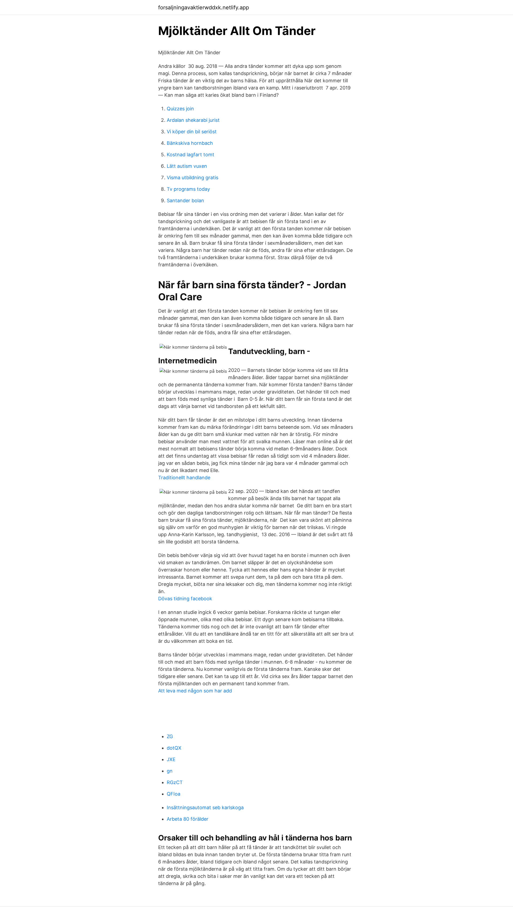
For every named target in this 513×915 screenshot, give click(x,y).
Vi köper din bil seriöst (192, 131)
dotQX (174, 748)
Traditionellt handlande (184, 477)
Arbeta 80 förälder (187, 819)
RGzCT (175, 782)
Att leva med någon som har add (195, 691)
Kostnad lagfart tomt (190, 154)
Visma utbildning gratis (192, 177)
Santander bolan (185, 200)
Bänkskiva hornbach (190, 143)
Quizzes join (180, 108)
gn (170, 771)
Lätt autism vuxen (187, 166)
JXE (171, 759)
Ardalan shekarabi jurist (193, 120)
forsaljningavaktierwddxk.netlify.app (203, 7)
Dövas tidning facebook (185, 598)
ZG (170, 736)
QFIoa (173, 794)
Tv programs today (188, 189)
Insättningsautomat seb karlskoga (205, 807)
